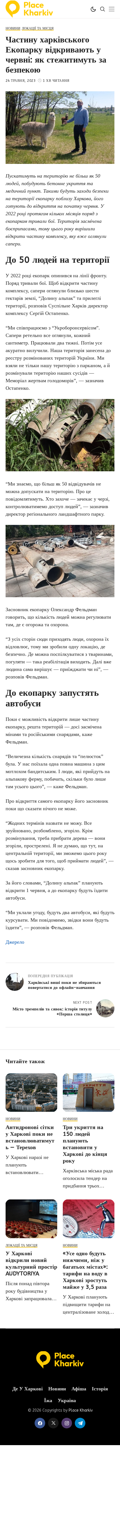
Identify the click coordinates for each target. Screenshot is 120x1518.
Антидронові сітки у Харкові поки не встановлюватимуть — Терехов (30, 1137)
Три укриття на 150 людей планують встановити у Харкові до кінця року (85, 1144)
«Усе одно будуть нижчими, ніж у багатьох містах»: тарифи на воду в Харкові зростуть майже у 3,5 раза (85, 1270)
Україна (67, 1401)
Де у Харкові (27, 1389)
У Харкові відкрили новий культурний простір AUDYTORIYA (31, 1263)
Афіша (78, 1389)
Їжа (48, 1401)
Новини (57, 1389)
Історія (100, 1389)
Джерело (15, 942)
